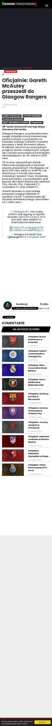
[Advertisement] (26, 37)
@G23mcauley (29, 217)
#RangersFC (21, 211)
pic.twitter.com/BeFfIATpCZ (26, 230)
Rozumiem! (42, 722)
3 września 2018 (35, 237)
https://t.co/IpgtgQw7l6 (28, 227)
